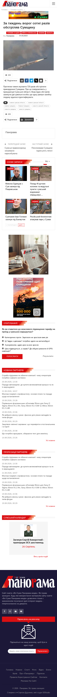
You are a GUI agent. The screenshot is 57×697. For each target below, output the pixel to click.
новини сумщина (10, 106)
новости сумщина (10, 109)
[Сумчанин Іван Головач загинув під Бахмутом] (16, 206)
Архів (15, 673)
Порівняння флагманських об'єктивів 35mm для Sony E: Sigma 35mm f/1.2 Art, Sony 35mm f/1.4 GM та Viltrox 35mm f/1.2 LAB (27, 405)
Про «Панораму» (26, 673)
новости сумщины (24, 109)
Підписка (41, 673)
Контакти (43, 677)
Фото (34, 670)
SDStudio (46, 693)
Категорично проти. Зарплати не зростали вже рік (26, 337)
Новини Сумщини (24, 106)
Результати (48, 356)
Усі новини (50, 440)
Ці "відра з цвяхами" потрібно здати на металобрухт (27, 341)
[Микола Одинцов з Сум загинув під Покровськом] (16, 173)
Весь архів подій (41, 556)
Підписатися (42, 651)
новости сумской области (41, 106)
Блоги (48, 670)
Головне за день (13, 33)
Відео (41, 670)
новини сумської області (36, 102)
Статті (27, 670)
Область (49, 33)
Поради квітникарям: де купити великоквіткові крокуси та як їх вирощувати (27, 386)
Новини (41, 33)
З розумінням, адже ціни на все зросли (21, 345)
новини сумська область (17, 102)
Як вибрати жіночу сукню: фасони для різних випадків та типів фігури (26, 416)
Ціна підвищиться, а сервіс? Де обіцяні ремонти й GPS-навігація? (27, 350)
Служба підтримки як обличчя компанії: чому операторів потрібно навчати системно (26, 376)
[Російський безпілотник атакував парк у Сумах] (41, 206)
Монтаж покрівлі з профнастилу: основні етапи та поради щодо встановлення (27, 395)
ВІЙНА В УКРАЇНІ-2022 (29, 33)
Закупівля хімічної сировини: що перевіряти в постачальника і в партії (28, 425)
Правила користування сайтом (23, 677)
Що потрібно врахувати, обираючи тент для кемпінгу (25, 433)
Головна (9, 670)
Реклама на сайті (28, 681)
